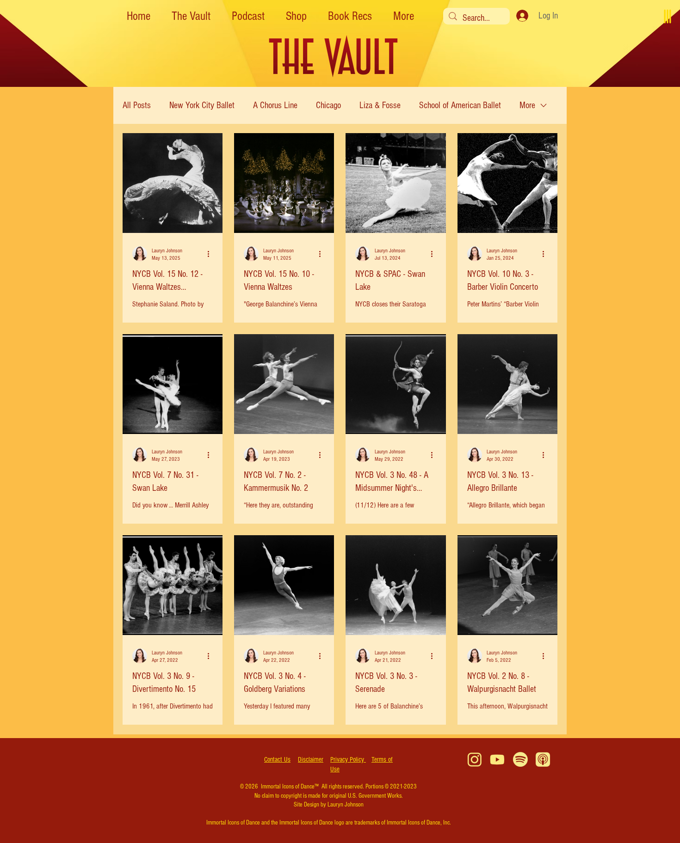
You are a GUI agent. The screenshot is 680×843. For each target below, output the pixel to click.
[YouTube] (497, 760)
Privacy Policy (348, 760)
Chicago (328, 105)
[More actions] (211, 253)
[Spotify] (520, 760)
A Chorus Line (275, 105)
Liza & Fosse (380, 105)
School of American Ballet (460, 105)
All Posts (137, 105)
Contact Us (277, 760)
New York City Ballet (202, 105)
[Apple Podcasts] (543, 760)
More (527, 105)
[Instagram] (475, 760)
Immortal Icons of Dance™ (290, 786)
